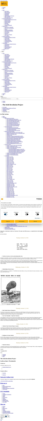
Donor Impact (7, 45)
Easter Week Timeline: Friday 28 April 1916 (16, 152)
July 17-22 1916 (9, 177)
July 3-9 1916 (9, 175)
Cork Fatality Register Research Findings (13, 128)
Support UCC (7, 42)
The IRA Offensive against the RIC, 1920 (14, 138)
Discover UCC (5, 387)
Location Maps (10, 381)
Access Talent (7, 38)
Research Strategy (8, 21)
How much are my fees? (9, 17)
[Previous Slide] (8, 416)
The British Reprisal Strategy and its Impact (14, 140)
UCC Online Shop (6, 401)
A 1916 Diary (7, 155)
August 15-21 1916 (10, 181)
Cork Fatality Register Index (11, 129)
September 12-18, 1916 (10, 184)
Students (4, 7)
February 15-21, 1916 (10, 162)
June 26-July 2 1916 (10, 174)
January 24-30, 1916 (10, 159)
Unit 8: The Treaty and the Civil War (13, 125)
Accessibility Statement (6, 412)
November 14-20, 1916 (10, 193)
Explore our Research (8, 25)
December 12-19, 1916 (10, 197)
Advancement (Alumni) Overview (10, 87)
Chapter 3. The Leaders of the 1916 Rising (14, 147)
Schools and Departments (9, 30)
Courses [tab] (4, 102)
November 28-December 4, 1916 (12, 195)
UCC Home (5, 107)
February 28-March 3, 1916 (11, 164)
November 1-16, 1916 (10, 191)
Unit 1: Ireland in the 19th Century (12, 119)
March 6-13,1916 (9, 165)
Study (3, 385)
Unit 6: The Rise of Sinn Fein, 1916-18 (13, 123)
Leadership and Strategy (9, 73)
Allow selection (21, 221)
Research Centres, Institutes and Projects (9, 108)
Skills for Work (7, 39)
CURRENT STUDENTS (7, 394)
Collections (4, 110)
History (6, 72)
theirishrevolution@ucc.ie (7, 367)
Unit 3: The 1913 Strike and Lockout (13, 121)
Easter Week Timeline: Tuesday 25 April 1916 (16, 149)
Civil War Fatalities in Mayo (11, 224)
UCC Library (7, 31)
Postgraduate (7, 57)
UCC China (7, 35)
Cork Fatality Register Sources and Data (13, 130)
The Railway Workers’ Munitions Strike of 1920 (15, 136)
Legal (3, 407)
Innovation (6, 23)
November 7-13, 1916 (10, 192)
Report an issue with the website (8, 413)
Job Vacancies (7, 32)
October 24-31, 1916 (10, 190)
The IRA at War (9, 135)
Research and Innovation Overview (10, 19)
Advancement (5, 389)
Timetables (4, 399)
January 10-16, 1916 (10, 157)
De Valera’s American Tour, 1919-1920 (13, 139)
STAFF (4, 393)
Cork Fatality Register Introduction (12, 127)
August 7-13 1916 (10, 180)
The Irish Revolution (6, 109)
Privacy (4, 409)
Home (4, 116)
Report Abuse (5, 408)
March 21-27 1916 (10, 167)
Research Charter (7, 20)
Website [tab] (4, 101)
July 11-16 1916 (9, 176)
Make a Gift (7, 48)
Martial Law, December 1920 (11, 134)
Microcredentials (7, 16)
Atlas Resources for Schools (9, 118)
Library (4, 396)
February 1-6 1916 (10, 160)
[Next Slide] (1, 419)
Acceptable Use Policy (6, 411)
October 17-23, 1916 (10, 189)
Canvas (4, 398)
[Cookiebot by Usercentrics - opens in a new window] (37, 199)
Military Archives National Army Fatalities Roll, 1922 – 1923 (17, 226)
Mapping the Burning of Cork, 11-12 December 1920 (15, 133)
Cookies (4, 410)
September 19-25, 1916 (10, 185)
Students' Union (5, 400)
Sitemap (4, 406)
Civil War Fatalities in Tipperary (12, 225)
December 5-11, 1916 (10, 196)
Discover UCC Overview (9, 27)
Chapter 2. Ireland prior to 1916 (12, 146)
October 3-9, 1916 (10, 187)
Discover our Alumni (8, 46)
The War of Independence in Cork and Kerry (14, 143)
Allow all (35, 221)
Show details (37, 218)
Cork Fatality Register (8, 126)
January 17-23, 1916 (10, 158)
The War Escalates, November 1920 (13, 142)
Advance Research (8, 40)
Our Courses (7, 11)
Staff (3, 8)
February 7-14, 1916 (10, 161)
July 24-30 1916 (9, 178)
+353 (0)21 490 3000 (3, 381)
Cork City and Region (8, 34)
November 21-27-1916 (10, 194)
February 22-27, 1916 (10, 163)
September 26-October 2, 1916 (12, 186)
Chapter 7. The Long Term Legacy (12, 154)
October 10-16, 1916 (10, 188)
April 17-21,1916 (9, 169)
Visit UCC (6, 33)
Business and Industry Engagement (8, 388)
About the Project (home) (9, 228)
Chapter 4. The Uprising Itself (12, 148)
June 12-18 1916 (9, 172)
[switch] (16, 214)
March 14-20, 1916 (10, 166)
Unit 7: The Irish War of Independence (13, 124)
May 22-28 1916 (9, 170)
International (7, 14)
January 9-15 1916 (10, 156)
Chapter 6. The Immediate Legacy (12, 153)
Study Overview (7, 12)
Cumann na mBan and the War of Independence (15, 141)
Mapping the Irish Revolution (9, 131)
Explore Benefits (7, 47)
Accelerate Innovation (8, 41)
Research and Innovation (7, 386)
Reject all (8, 221)
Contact (4, 395)
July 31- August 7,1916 (10, 179)
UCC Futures (7, 24)
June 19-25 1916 (9, 173)
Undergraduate (7, 13)
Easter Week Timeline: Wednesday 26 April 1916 (17, 150)
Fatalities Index (7, 227)
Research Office (7, 22)
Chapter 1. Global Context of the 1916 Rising (14, 145)
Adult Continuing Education (9, 15)
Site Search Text (4, 98)
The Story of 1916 (8, 144)
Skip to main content (3, 0)
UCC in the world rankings (9, 28)
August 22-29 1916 (10, 182)
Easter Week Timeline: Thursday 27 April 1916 (16, 151)
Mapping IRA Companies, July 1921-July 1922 (14, 132)
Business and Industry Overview (10, 37)
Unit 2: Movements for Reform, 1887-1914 (14, 120)
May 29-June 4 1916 (10, 171)
